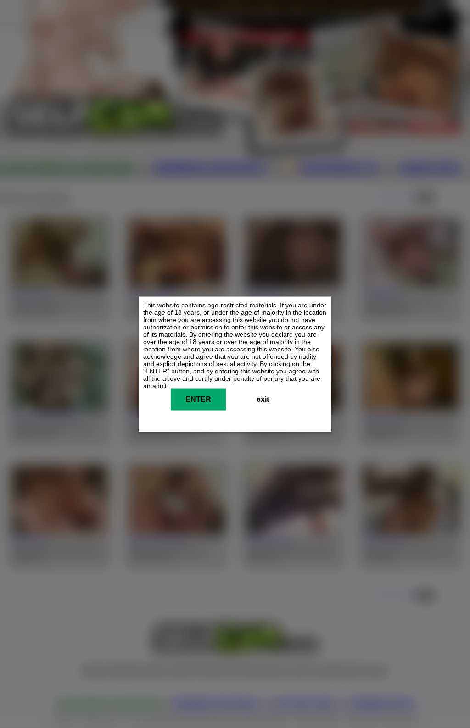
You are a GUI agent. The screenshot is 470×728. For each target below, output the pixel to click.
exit (263, 399)
